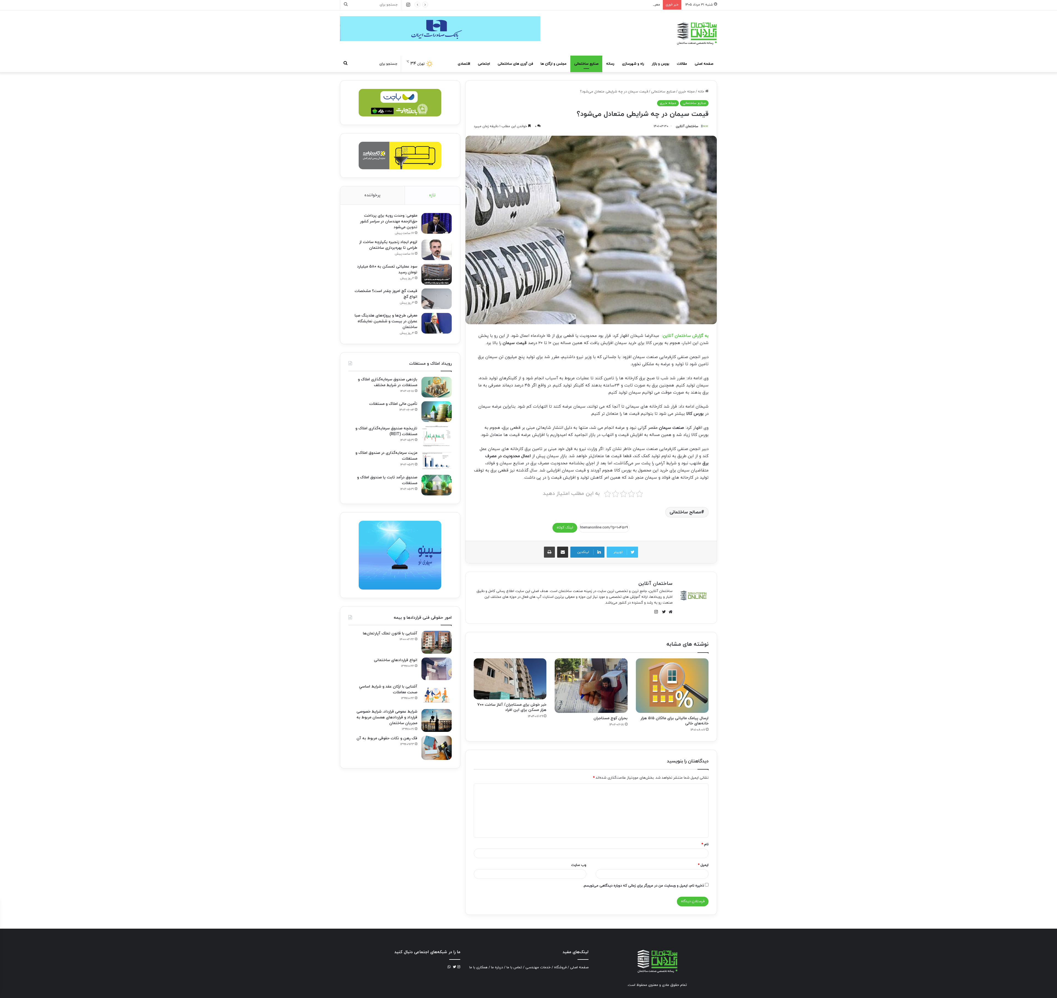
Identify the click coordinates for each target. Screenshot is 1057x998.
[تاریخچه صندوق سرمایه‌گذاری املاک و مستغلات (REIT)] (436, 436)
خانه (701, 91)
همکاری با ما (478, 967)
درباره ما (497, 967)
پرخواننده (372, 195)
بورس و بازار (660, 63)
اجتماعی (484, 63)
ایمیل (703, 865)
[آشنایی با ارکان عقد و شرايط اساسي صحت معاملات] (436, 694)
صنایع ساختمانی (586, 63)
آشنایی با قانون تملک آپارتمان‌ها (390, 633)
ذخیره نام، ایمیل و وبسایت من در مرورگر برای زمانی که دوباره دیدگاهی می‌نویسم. (643, 885)
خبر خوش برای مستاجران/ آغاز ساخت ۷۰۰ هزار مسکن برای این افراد (511, 707)
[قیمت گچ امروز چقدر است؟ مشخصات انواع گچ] (436, 298)
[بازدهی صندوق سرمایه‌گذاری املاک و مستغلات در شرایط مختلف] (436, 387)
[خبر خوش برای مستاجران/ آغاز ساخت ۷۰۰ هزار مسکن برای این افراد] (510, 678)
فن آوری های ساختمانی (515, 63)
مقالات (682, 63)
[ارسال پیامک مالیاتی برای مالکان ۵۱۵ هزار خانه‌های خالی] (672, 685)
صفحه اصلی (704, 63)
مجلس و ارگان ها (553, 63)
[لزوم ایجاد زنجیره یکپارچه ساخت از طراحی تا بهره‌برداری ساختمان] (436, 249)
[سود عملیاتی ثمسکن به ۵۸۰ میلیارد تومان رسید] (436, 274)
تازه (432, 195)
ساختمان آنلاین (687, 126)
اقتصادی (464, 63)
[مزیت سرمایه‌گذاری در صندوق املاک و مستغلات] (436, 460)
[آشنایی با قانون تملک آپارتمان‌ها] (436, 642)
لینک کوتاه (565, 527)
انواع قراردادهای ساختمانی (395, 660)
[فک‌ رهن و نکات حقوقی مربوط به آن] (436, 748)
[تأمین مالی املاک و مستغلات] (436, 411)
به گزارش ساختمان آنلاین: (685, 336)
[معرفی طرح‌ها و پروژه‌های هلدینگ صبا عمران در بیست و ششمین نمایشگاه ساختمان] (436, 323)
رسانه (610, 63)
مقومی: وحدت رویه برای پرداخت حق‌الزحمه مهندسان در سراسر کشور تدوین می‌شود (388, 221)
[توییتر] (662, 612)
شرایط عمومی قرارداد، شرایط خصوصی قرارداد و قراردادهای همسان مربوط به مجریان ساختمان (386, 717)
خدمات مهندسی (538, 967)
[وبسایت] (669, 612)
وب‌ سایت (578, 865)
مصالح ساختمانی (685, 512)
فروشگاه (560, 967)
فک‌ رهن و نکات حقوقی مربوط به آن (386, 738)
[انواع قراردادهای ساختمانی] (436, 669)
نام (705, 844)
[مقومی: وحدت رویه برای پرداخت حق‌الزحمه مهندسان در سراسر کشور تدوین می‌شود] (436, 223)
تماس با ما (514, 967)
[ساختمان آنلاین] (696, 33)
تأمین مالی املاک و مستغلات (393, 404)
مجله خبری (686, 91)
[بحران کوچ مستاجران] (591, 685)
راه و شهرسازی (633, 63)
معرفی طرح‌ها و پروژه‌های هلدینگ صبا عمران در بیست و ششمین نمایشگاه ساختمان (597, 4)
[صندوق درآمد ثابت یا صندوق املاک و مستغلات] (436, 485)
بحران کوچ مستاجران (610, 718)
